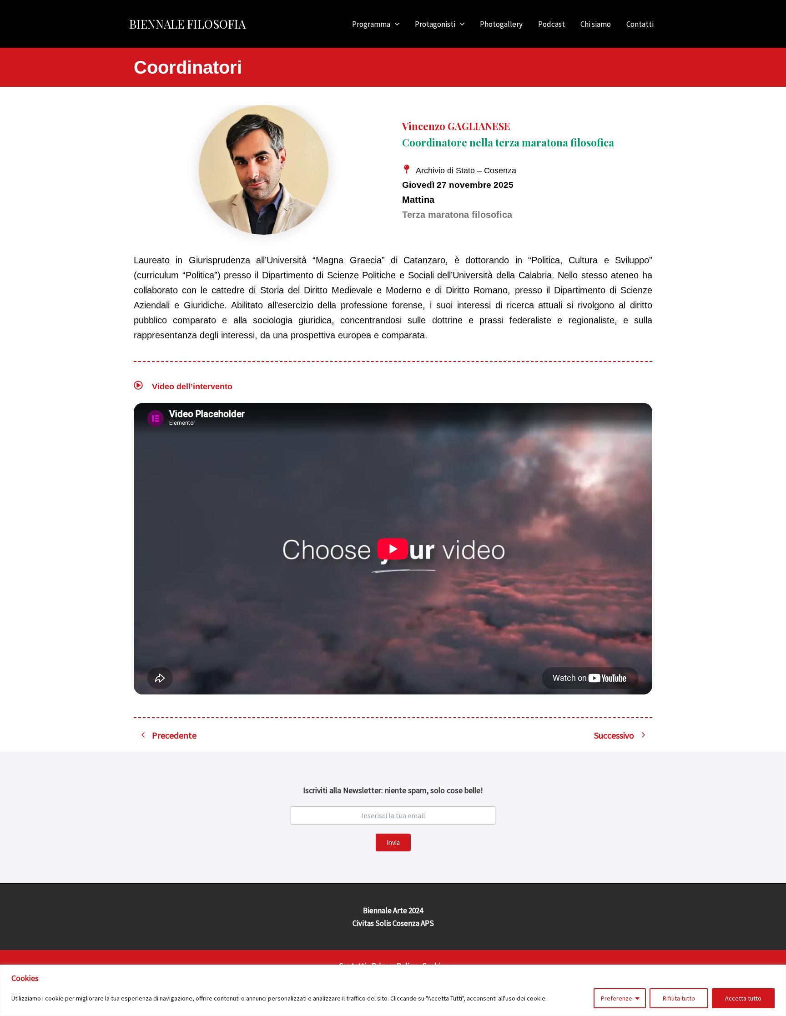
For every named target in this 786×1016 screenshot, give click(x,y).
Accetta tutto (743, 998)
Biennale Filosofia (187, 24)
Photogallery (501, 24)
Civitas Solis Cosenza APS (393, 923)
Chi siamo (595, 24)
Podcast (551, 24)
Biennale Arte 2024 (393, 910)
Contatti (640, 24)
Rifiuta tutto (679, 998)
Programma (371, 24)
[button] (394, 24)
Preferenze (616, 998)
